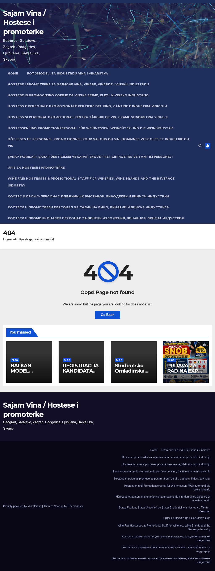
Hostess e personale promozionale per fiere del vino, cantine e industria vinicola (88, 106)
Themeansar (75, 506)
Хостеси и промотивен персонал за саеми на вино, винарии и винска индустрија (88, 207)
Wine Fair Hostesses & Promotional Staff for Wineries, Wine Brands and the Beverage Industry (91, 182)
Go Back (107, 315)
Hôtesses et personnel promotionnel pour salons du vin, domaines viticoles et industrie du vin (98, 142)
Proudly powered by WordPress (22, 506)
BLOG (15, 360)
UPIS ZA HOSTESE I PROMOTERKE (36, 167)
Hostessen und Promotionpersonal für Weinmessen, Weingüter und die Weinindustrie (91, 128)
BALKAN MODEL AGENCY (20, 370)
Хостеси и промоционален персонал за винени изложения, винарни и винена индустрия (96, 218)
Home (13, 73)
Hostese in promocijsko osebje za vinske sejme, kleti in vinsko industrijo (78, 95)
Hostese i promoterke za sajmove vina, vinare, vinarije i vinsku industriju (78, 84)
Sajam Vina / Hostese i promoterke (24, 22)
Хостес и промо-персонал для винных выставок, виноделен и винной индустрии (88, 196)
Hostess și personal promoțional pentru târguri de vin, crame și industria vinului (88, 117)
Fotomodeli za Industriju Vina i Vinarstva (67, 73)
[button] (200, 145)
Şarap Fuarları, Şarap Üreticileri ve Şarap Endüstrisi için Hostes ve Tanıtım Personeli (90, 157)
